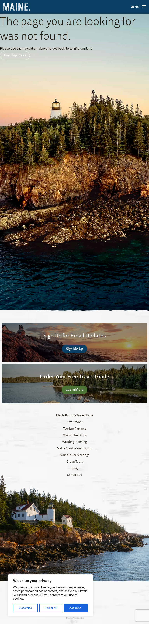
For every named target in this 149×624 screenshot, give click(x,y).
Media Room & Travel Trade (74, 415)
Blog (74, 467)
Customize (25, 607)
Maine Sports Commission (74, 448)
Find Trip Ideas (15, 55)
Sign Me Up (74, 348)
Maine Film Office (75, 435)
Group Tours (74, 461)
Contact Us (74, 474)
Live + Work (74, 421)
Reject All (51, 607)
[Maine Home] (16, 7)
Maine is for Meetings (74, 454)
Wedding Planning (74, 441)
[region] (50, 595)
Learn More (75, 389)
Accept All (75, 607)
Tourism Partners (74, 428)
